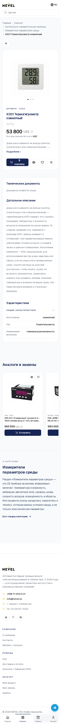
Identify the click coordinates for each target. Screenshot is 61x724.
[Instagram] (13, 617)
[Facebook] (21, 617)
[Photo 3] (33, 99)
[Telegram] (6, 617)
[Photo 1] (28, 99)
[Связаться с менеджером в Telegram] (54, 707)
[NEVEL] (9, 5)
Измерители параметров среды (22, 30)
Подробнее (13, 151)
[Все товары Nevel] (10, 123)
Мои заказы (9, 687)
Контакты (8, 640)
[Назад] (6, 43)
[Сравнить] (33, 162)
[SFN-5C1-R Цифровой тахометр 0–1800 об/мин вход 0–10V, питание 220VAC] (23, 392)
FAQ (5, 659)
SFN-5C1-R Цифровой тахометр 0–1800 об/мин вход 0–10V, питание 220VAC (22, 419)
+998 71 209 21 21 (16, 593)
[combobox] (30, 12)
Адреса (6, 692)
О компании (9, 635)
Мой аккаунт (9, 682)
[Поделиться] (51, 162)
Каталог (18, 23)
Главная (7, 23)
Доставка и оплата (13, 664)
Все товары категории (15, 516)
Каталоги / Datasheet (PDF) (17, 669)
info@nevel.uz (14, 598)
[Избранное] (42, 162)
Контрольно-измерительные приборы (25, 26)
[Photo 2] (30, 99)
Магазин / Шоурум (12, 645)
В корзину (19, 162)
